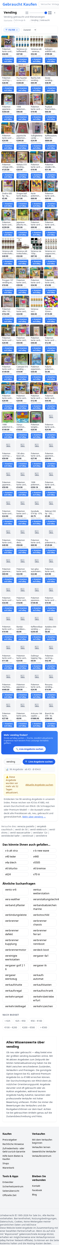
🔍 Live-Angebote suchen (39, 761)
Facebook (37, 1190)
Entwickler (8, 1182)
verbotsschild (41, 915)
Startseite (8, 20)
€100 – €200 (11, 1027)
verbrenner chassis (40, 922)
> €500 (43, 1027)
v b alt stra (11, 850)
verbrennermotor (15, 949)
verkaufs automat (38, 976)
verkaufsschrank (43, 990)
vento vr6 (10, 889)
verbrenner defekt (12, 932)
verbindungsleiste (16, 915)
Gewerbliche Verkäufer (44, 1151)
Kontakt (36, 1185)
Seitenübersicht (11, 1190)
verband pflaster (15, 905)
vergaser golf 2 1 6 (15, 967)
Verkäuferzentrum (41, 1155)
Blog (34, 1194)
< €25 (7, 1020)
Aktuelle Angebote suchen (39, 784)
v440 (36, 856)
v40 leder (10, 856)
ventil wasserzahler (20, 832)
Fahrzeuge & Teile (19, 21)
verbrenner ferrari (40, 932)
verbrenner (12, 920)
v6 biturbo (11, 868)
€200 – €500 (28, 1027)
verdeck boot (41, 949)
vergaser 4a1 (41, 955)
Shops (6, 1163)
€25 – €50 (20, 1020)
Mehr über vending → (34, 816)
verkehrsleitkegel (15, 1006)
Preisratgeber (10, 1139)
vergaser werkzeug (11, 976)
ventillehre (41, 835)
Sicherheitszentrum (13, 1186)
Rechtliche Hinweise (13, 1144)
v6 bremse (39, 868)
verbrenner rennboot (40, 942)
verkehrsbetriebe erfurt (43, 998)
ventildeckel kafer (10, 835)
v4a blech (10, 862)
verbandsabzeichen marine (44, 907)
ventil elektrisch (38, 829)
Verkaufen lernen (41, 1147)
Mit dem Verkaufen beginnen (42, 1141)
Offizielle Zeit (9, 1195)
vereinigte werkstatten (12, 957)
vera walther (12, 899)
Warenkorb (8, 1167)
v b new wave (41, 850)
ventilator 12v (40, 832)
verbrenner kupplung (12, 942)
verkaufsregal (13, 990)
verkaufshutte (13, 984)
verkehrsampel (14, 996)
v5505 (36, 862)
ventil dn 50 (21, 829)
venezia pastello (25, 826)
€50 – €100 (36, 1020)
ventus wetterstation (41, 891)
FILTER (11, 30)
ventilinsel (27, 835)
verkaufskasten (42, 984)
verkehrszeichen (43, 1006)
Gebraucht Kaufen (20, 4)
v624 (8, 874)
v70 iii (36, 874)
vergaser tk (40, 965)
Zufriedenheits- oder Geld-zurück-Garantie (14, 1150)
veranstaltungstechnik (45, 899)
